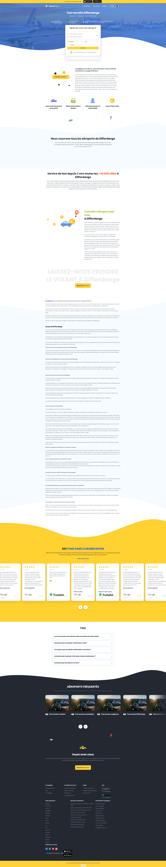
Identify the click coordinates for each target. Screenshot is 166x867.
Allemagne (48, 811)
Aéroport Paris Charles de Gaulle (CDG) (80, 810)
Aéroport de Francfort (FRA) (77, 822)
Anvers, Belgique (100, 806)
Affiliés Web (67, 793)
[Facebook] (46, 849)
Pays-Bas (47, 806)
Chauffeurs (96, 6)
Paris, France (99, 811)
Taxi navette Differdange (136, 714)
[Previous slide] (80, 607)
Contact (104, 6)
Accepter (83, 865)
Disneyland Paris (100, 818)
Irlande (47, 823)
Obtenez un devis (61, 77)
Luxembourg (80, 16)
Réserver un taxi (83, 767)
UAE (46, 827)
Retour (72, 45)
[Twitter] (50, 849)
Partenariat (87, 6)
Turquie (47, 842)
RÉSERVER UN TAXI (83, 285)
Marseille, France (100, 815)
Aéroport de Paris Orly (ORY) (77, 812)
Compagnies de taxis (69, 795)
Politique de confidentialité (89, 790)
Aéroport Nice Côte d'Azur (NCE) (78, 815)
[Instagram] (56, 849)
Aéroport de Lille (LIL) (75, 817)
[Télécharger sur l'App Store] (87, 1)
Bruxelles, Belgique (100, 803)
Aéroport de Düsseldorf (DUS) (78, 819)
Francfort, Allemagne (101, 823)
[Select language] (119, 6)
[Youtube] (53, 849)
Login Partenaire (87, 793)
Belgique (47, 803)
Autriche (47, 830)
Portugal (47, 815)
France (47, 808)
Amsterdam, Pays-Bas (101, 827)
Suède (47, 835)
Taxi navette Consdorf (57, 714)
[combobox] (79, 34)
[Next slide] (86, 607)
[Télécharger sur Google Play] (97, 1)
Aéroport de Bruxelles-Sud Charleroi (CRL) (81, 807)
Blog (46, 790)
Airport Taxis (72, 16)
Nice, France (99, 813)
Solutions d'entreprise (69, 788)
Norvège (47, 832)
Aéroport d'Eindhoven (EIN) (77, 824)
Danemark (48, 837)
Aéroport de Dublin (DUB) (77, 827)
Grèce (47, 820)
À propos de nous (49, 788)
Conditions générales (88, 788)
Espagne (47, 813)
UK (46, 825)
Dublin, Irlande (99, 825)
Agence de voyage (69, 790)
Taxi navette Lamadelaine (84, 714)
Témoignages (48, 793)
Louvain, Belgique (100, 808)
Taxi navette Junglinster (110, 714)
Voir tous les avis (83, 559)
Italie (46, 818)
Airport (54, 6)
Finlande (47, 839)
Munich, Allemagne (100, 820)
